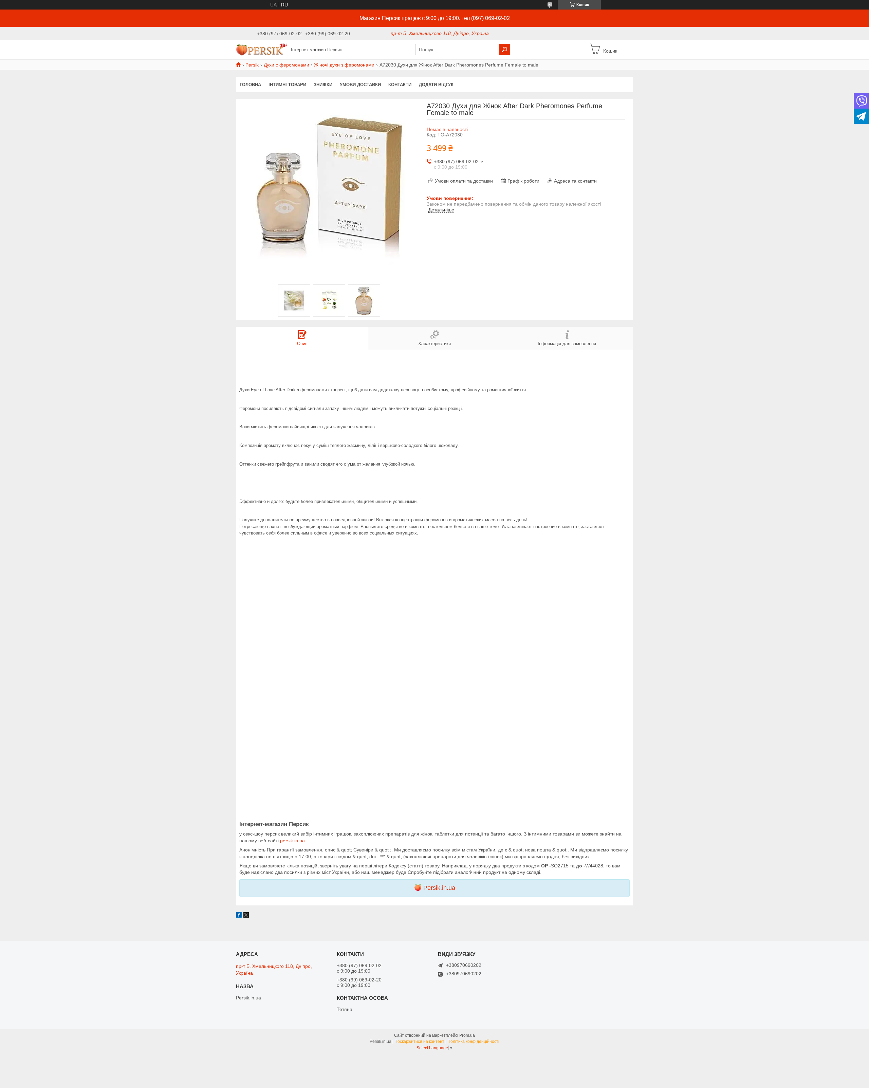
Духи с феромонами (286, 65)
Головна (250, 84)
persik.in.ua (293, 840)
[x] (246, 916)
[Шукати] (504, 49)
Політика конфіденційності (473, 1041)
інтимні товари (287, 84)
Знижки (323, 84)
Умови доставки (360, 84)
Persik (252, 65)
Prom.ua (467, 1035)
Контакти (399, 84)
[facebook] (239, 916)
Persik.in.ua (439, 887)
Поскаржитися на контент (419, 1041)
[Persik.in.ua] (261, 49)
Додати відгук (436, 84)
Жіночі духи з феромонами (344, 65)
